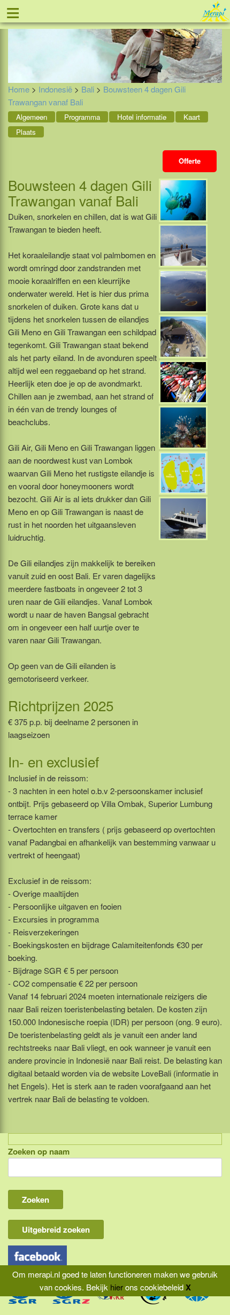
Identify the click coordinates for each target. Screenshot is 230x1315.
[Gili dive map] (183, 472)
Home (18, 89)
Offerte (190, 161)
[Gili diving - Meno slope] (183, 426)
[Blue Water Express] (183, 517)
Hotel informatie (141, 117)
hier (116, 1287)
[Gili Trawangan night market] (183, 381)
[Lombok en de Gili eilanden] (183, 290)
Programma (82, 117)
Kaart (191, 117)
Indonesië (55, 89)
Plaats (26, 132)
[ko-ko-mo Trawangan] (183, 335)
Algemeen (31, 117)
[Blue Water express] (183, 244)
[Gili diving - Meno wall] (183, 199)
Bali (87, 89)
